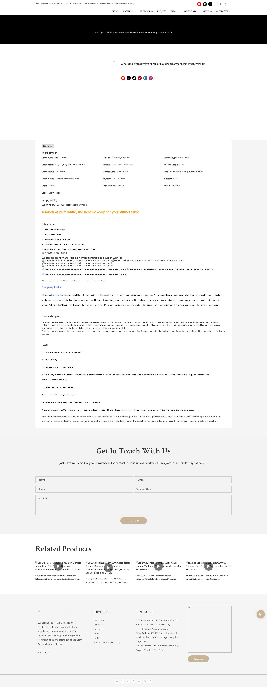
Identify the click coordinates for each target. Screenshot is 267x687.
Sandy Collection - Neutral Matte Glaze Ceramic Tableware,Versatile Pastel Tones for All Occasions (156, 577)
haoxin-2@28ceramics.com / (156, 624)
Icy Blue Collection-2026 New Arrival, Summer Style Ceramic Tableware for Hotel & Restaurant (207, 577)
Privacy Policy (44, 652)
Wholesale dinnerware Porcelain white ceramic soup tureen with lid (139, 32)
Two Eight (99, 32)
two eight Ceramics (59, 295)
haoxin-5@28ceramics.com (152, 628)
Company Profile (52, 287)
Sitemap (58, 643)
